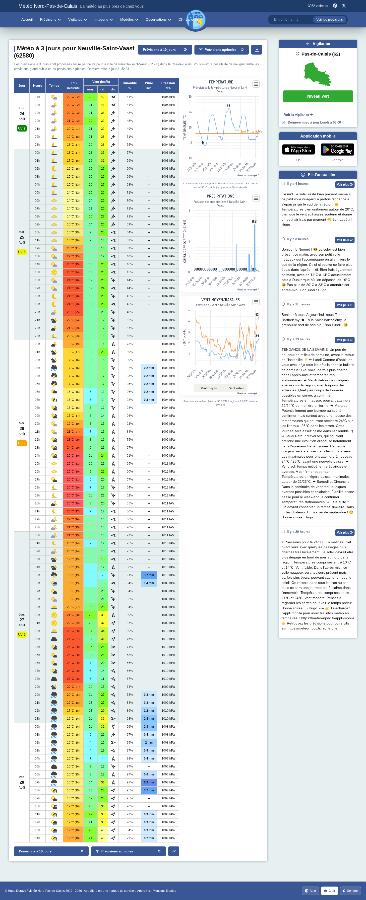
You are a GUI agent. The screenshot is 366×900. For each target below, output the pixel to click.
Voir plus (343, 184)
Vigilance (75, 19)
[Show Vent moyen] (206, 388)
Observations (156, 19)
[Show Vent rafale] (234, 388)
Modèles (127, 19)
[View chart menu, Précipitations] (256, 198)
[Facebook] (335, 6)
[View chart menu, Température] (256, 84)
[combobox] (308, 19)
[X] (344, 6)
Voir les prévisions (329, 19)
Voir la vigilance (296, 115)
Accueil (27, 19)
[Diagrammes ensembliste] (256, 50)
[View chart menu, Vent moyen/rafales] (256, 301)
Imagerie (101, 19)
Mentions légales (164, 891)
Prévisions (48, 19)
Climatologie (188, 19)
